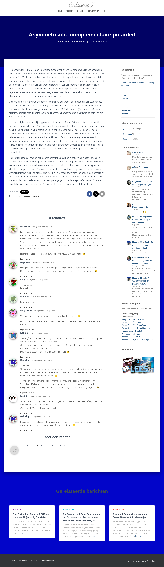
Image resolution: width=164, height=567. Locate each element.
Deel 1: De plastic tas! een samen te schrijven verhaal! (142, 245)
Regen (125, 139)
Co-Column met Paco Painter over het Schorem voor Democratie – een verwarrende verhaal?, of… (81, 517)
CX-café (80, 11)
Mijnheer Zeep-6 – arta (131, 334)
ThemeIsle (151, 561)
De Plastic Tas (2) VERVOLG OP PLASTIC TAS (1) (142, 260)
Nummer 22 (137, 242)
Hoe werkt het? (93, 11)
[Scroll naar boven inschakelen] (159, 562)
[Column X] (82, 4)
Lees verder (23, 533)
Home (60, 11)
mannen (17, 196)
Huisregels (126, 110)
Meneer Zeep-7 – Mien (130, 337)
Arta (134, 152)
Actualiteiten (68, 510)
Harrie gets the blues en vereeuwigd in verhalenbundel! (142, 219)
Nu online (125, 113)
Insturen (124, 98)
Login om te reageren (27, 259)
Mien (134, 217)
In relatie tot (128, 129)
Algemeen (17, 510)
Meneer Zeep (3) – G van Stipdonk (135, 325)
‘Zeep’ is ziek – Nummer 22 (132, 319)
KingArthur (136, 182)
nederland (26, 196)
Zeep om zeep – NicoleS (131, 331)
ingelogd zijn (34, 445)
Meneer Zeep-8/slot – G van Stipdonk (136, 340)
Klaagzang (127, 134)
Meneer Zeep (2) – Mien (131, 322)
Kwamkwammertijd (140, 207)
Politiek (25, 192)
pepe (134, 204)
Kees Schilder (138, 258)
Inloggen (69, 11)
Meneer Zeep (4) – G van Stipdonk (135, 328)
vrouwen (35, 196)
